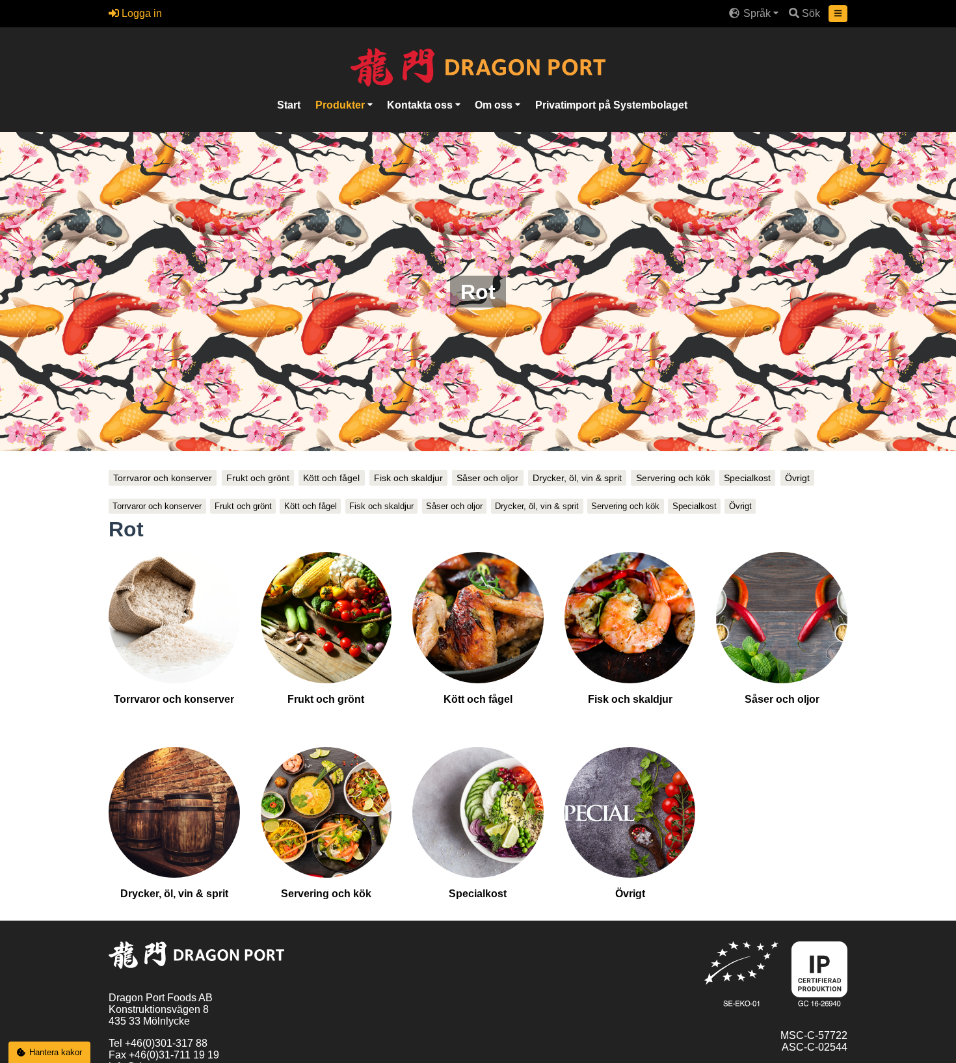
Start (288, 105)
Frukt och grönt (257, 478)
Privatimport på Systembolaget (611, 105)
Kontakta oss (421, 105)
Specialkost (747, 478)
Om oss (495, 105)
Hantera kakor (55, 1052)
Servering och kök (673, 478)
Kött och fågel (331, 478)
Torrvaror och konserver (162, 478)
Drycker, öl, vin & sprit (577, 478)
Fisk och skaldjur (408, 478)
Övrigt (797, 478)
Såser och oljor (487, 478)
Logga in (140, 13)
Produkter (341, 105)
